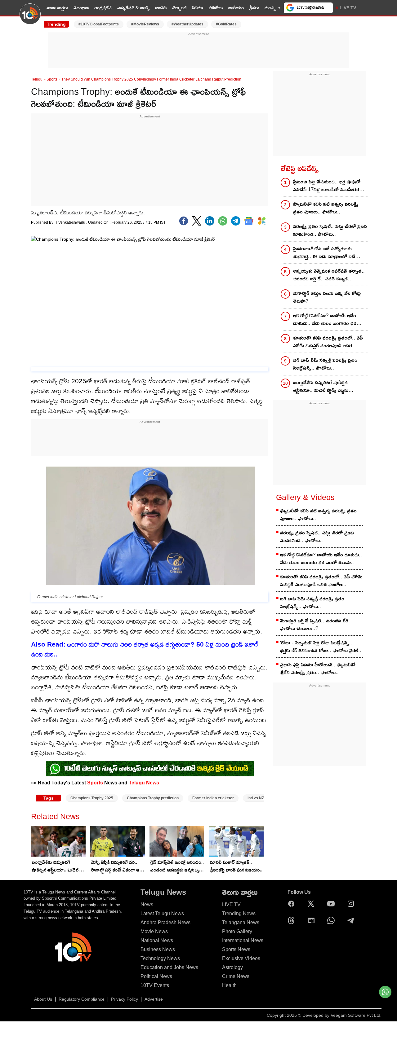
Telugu (36, 79)
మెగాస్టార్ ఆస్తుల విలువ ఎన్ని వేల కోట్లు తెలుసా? (327, 297)
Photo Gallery (237, 931)
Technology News (160, 958)
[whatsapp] (222, 221)
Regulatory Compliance (82, 999)
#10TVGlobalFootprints (98, 24)
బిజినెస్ (161, 7)
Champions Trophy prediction (153, 798)
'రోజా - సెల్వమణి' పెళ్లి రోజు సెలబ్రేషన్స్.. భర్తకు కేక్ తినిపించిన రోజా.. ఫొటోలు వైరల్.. (320, 646)
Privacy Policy (124, 999)
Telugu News (144, 782)
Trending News (239, 913)
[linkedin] (209, 221)
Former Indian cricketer (213, 798)
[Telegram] (352, 920)
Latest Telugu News (162, 913)
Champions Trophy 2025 (91, 798)
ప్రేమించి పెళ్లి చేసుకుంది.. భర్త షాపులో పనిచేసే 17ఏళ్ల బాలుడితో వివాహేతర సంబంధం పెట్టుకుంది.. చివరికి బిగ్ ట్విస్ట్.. (330, 186)
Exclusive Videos (241, 958)
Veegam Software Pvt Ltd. (356, 1015)
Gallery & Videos (305, 497)
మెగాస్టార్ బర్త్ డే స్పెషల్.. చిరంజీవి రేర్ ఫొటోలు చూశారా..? (314, 624)
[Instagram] (352, 903)
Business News (158, 949)
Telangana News (240, 922)
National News (157, 940)
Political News (156, 976)
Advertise (154, 999)
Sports (52, 79)
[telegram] (235, 221)
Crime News (235, 976)
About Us (43, 999)
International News (242, 940)
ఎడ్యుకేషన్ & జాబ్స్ (133, 7)
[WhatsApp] (332, 920)
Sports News (236, 949)
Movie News (154, 931)
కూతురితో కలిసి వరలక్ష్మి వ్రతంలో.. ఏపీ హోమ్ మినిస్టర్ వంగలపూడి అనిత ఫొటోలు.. (328, 342)
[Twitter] (196, 221)
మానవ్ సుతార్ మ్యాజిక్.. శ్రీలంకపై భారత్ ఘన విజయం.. (236, 865)
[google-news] (248, 221)
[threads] (293, 920)
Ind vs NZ (256, 798)
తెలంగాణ (81, 7)
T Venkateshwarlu (70, 222)
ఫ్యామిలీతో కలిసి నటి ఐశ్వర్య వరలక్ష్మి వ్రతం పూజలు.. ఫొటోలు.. (326, 208)
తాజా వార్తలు (57, 7)
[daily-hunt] (261, 221)
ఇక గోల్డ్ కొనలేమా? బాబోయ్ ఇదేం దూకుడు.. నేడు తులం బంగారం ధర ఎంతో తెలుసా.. (324, 320)
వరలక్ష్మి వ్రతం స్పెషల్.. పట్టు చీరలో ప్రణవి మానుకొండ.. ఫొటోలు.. (330, 230)
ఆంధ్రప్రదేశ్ (103, 7)
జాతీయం (236, 7)
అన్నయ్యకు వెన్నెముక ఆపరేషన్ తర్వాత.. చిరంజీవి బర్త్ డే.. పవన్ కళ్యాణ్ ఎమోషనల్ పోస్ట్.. (329, 275)
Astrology (232, 967)
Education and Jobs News (169, 967)
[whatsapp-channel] (150, 768)
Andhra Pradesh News (165, 922)
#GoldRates (226, 24)
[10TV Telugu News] (30, 17)
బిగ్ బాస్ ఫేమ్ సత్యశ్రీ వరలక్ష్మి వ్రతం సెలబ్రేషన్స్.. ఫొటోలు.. (325, 364)
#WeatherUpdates (187, 24)
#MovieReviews (145, 24)
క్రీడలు (254, 7)
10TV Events (155, 985)
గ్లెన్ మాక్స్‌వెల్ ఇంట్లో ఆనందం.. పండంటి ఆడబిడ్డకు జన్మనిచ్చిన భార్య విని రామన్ (177, 866)
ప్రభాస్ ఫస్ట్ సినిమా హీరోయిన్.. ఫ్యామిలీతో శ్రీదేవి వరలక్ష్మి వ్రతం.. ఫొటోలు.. (317, 668)
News (147, 904)
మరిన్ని (270, 7)
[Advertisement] (198, 50)
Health (229, 985)
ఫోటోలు (216, 7)
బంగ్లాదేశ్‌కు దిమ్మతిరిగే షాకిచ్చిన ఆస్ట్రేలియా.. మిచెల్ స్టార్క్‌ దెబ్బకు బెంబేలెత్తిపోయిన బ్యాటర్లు (57, 866)
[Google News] (312, 920)
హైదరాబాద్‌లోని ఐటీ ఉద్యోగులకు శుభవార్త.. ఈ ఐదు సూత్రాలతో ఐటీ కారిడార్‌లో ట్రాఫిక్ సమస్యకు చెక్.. (324, 253)
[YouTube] (332, 903)
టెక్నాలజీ (179, 7)
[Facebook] (183, 221)
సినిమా (197, 7)
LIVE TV (348, 7)
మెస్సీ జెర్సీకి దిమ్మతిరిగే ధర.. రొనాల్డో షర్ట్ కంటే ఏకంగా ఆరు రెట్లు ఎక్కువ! (117, 866)
